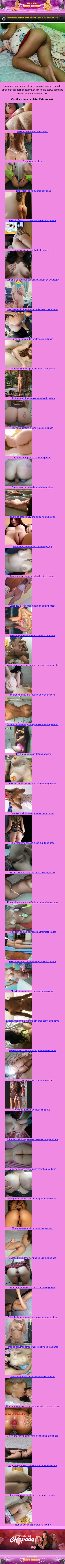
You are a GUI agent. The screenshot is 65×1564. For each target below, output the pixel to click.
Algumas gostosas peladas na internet (32, 1525)
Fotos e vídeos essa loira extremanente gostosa (32, 783)
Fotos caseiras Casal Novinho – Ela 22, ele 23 (32, 872)
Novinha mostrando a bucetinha (32, 131)
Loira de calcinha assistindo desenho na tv (32, 250)
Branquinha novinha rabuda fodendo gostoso (32, 695)
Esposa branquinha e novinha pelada (32, 457)
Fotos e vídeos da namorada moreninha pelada (32, 220)
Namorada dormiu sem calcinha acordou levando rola (32, 18)
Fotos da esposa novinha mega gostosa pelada (32, 961)
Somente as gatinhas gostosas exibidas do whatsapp (32, 280)
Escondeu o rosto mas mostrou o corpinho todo (32, 606)
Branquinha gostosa (32, 161)
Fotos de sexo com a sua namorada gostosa (32, 1080)
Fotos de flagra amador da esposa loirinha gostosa (32, 1317)
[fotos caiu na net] (32, 1563)
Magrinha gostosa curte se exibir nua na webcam (32, 1465)
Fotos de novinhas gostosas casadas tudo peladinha (32, 1139)
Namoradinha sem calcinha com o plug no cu (32, 1287)
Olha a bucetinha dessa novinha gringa (32, 546)
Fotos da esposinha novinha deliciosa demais (32, 576)
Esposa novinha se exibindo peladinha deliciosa (32, 1050)
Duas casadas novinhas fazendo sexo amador (32, 1376)
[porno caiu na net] (32, 1560)
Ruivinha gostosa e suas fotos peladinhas (32, 428)
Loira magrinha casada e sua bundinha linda (32, 843)
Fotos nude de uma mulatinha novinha (32, 754)
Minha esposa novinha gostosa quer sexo (32, 1228)
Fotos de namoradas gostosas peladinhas (32, 339)
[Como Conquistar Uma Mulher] (32, 1539)
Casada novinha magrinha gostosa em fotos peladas (32, 724)
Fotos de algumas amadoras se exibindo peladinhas (32, 1347)
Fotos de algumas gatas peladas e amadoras (32, 368)
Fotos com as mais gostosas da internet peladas (32, 932)
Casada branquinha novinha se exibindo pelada (32, 1258)
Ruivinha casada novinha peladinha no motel (32, 517)
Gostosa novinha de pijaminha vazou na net (32, 813)
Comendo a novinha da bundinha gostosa (32, 487)
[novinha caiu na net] (32, 1556)
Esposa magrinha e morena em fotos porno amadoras (32, 1021)
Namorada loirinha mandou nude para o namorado (32, 309)
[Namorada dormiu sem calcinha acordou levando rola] (32, 52)
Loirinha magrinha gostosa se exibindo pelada (32, 398)
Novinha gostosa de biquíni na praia (32, 1110)
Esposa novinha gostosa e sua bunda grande (32, 1495)
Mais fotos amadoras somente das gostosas (32, 991)
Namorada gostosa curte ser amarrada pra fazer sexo (32, 1406)
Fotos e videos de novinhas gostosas (32, 191)
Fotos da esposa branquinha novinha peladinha (32, 1169)
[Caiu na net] (32, 6)
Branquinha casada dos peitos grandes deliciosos (32, 1198)
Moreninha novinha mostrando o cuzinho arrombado (32, 1436)
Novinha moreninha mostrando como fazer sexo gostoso (32, 665)
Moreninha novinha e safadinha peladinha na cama (32, 902)
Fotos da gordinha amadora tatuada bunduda (32, 635)
